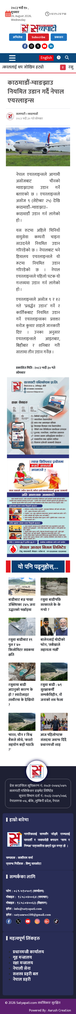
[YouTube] (44, 46)
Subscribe (38, 37)
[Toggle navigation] (12, 58)
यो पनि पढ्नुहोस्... (38, 566)
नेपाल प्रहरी (22, 979)
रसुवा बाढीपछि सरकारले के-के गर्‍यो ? (51, 605)
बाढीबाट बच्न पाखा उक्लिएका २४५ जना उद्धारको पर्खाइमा (21, 605)
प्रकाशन (58, 37)
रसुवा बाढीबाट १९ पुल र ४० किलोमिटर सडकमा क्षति (21, 647)
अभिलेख (17, 37)
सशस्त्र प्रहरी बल (25, 974)
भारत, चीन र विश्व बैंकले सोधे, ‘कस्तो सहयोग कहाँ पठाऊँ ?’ (21, 742)
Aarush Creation (59, 1010)
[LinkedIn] (51, 46)
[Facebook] (25, 46)
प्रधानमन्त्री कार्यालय (28, 952)
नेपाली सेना (22, 968)
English (46, 58)
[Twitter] (38, 46)
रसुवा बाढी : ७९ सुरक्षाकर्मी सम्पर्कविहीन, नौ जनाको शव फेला (52, 692)
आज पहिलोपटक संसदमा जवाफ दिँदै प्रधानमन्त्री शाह (53, 740)
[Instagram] (31, 46)
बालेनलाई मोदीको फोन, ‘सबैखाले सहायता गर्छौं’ (53, 645)
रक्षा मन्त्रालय (23, 963)
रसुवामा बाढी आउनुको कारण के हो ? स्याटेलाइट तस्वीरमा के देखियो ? (21, 695)
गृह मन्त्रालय (22, 957)
